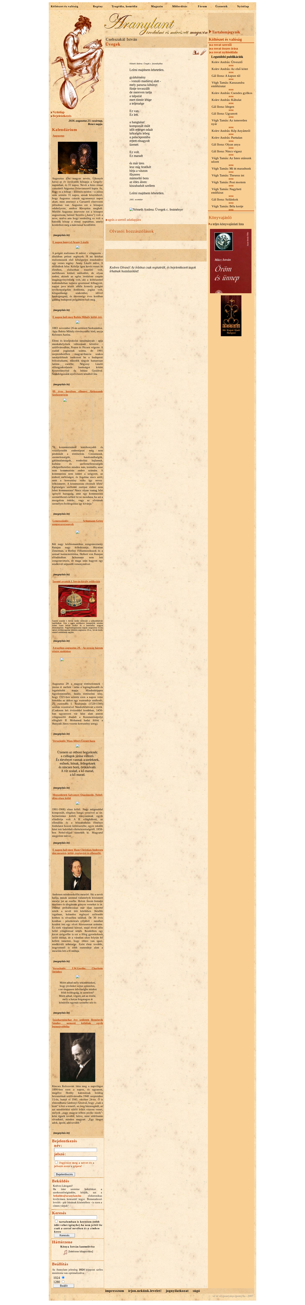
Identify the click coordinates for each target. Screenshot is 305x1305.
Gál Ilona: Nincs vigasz (227, 151)
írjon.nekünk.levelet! (145, 1291)
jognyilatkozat (177, 1291)
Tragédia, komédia (124, 6)
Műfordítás (179, 6)
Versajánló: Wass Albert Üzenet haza (73, 740)
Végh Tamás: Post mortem (229, 182)
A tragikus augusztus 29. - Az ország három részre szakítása (77, 649)
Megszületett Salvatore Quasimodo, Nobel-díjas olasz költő (77, 796)
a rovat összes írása (224, 48)
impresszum (114, 1291)
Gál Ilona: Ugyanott (224, 113)
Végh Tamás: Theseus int (228, 175)
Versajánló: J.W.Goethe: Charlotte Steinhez (77, 970)
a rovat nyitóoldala (224, 52)
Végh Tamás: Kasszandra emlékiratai (227, 84)
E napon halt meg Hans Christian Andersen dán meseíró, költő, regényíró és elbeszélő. (77, 851)
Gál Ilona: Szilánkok (225, 199)
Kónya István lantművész (77, 1246)
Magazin (157, 6)
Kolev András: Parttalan (227, 137)
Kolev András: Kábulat (226, 99)
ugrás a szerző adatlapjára (124, 219)
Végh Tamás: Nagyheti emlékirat (226, 190)
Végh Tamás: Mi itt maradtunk (231, 168)
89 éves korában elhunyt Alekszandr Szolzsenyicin (77, 393)
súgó (196, 1291)
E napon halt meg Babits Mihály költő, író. (77, 317)
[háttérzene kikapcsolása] (80, 1251)
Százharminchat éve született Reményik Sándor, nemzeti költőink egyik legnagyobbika (77, 1023)
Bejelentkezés (61, 116)
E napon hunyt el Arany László (70, 242)
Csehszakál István (121, 39)
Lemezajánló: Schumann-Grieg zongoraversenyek (77, 522)
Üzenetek (221, 6)
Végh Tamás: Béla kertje (227, 206)
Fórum (202, 6)
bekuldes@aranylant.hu (67, 1195)
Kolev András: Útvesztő (227, 62)
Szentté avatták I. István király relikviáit (76, 581)
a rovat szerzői (221, 44)
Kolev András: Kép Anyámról (231, 130)
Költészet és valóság (64, 6)
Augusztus (58, 135)
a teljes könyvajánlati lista (227, 224)
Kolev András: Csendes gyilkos (232, 93)
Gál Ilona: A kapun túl (226, 75)
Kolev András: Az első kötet (230, 69)
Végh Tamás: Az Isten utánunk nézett (231, 159)
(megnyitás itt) (61, 235)
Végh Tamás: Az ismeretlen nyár (229, 122)
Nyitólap (243, 6)
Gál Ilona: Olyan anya (226, 144)
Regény (98, 6)
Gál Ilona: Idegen (223, 106)
